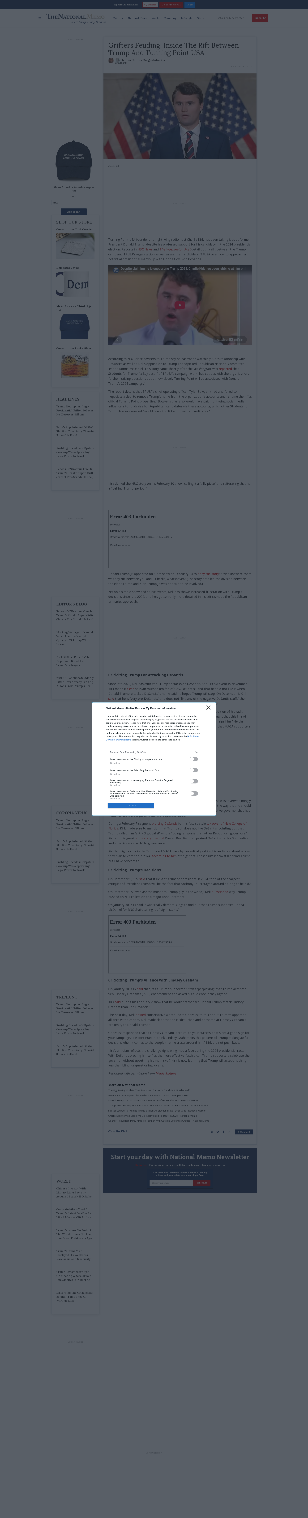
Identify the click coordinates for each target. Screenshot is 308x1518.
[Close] (209, 709)
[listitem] (154, 752)
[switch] (194, 759)
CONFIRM (131, 805)
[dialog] (154, 759)
